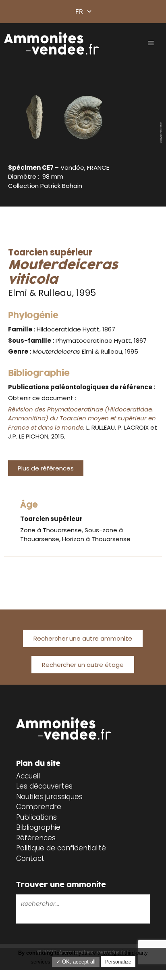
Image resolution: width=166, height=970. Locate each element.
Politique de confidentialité (61, 848)
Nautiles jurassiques (49, 796)
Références (36, 838)
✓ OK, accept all (75, 962)
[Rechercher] (22, 917)
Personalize (118, 962)
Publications (36, 817)
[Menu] (151, 43)
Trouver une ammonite (61, 885)
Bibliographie (38, 827)
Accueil (28, 776)
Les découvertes (44, 786)
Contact (30, 858)
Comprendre (38, 807)
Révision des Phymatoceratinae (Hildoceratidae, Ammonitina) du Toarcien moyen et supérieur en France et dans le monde (82, 418)
